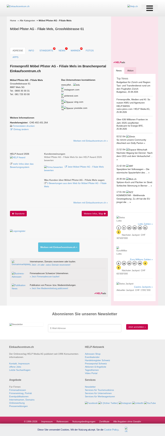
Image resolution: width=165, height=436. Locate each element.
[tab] (118, 70)
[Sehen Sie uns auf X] (108, 403)
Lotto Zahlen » (145, 224)
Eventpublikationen (19, 396)
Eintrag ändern (21, 129)
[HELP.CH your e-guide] (132, 6)
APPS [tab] (15, 57)
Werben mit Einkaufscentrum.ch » (90, 140)
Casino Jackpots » (143, 287)
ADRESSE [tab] (18, 50)
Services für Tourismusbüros (99, 390)
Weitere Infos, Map (94, 213)
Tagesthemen (92, 370)
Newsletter (90, 386)
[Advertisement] (137, 39)
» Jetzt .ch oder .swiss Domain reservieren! (50, 265)
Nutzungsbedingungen (83, 421)
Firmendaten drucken (24, 126)
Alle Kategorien (27, 20)
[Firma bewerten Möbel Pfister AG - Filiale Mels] (53, 166)
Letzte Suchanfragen (19, 370)
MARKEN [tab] (76, 50)
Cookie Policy (111, 429)
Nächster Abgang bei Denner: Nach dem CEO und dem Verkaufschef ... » (134, 156)
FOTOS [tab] (90, 50)
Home (13, 20)
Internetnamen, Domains (21, 399)
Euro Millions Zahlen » (141, 259)
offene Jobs (15, 366)
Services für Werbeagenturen (100, 396)
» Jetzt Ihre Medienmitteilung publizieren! (49, 288)
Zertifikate (104, 421)
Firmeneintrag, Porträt (20, 393)
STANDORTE (47, 50)
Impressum (47, 421)
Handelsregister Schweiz (97, 360)
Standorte (19, 213)
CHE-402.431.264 (38, 122)
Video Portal (91, 373)
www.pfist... (67, 84)
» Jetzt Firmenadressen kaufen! (44, 276)
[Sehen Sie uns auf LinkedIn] (138, 403)
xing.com (78, 102)
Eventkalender (92, 357)
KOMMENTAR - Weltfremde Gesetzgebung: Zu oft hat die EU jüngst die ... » (133, 198)
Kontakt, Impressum (19, 363)
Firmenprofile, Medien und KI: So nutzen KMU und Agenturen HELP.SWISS (133, 102)
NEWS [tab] (63, 50)
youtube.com (80, 108)
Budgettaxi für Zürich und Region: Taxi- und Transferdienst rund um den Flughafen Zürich (133, 85)
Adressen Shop (93, 354)
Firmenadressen (17, 390)
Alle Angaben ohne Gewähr (127, 421)
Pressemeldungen (18, 406)
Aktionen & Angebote (95, 366)
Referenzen (62, 421)
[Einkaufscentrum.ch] (18, 6)
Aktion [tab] (130, 70)
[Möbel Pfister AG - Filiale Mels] (17, 157)
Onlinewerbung (17, 403)
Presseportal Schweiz (96, 363)
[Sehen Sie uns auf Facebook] (91, 403)
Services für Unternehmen (98, 393)
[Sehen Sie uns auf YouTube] (150, 403)
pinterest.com (71, 95)
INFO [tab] (31, 50)
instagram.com (71, 89)
